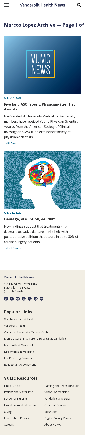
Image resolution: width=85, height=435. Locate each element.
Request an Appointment (20, 364)
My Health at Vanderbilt (19, 345)
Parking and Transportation (61, 386)
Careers (9, 424)
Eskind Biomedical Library (20, 405)
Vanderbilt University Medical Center (27, 332)
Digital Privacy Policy (57, 418)
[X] (30, 299)
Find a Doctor (13, 386)
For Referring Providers (19, 358)
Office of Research (56, 405)
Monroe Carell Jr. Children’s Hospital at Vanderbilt (35, 338)
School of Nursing (15, 398)
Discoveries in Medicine (19, 352)
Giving (8, 412)
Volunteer (50, 412)
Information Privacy (16, 418)
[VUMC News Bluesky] (41, 299)
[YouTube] (18, 299)
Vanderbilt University (57, 398)
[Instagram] (24, 299)
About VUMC (52, 424)
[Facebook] (12, 299)
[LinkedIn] (36, 299)
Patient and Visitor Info (18, 392)
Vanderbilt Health (15, 325)
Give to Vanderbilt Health (20, 319)
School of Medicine (56, 392)
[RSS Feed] (6, 299)
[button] (6, 5)
